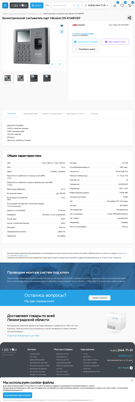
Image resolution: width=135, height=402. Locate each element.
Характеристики (30, 114)
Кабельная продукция (38, 369)
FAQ (47, 5)
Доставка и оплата (74, 114)
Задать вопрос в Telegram (87, 42)
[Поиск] (78, 5)
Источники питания (37, 372)
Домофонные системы (38, 363)
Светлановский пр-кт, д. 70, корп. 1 (120, 361)
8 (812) (121, 350)
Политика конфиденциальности (91, 370)
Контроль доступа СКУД (39, 366)
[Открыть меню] (5, 5)
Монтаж (94, 114)
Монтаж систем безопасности (63, 355)
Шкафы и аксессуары (38, 375)
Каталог (38, 5)
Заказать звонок (99, 298)
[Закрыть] (132, 380)
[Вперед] (59, 64)
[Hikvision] (78, 25)
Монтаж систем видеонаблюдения (64, 361)
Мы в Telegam (123, 368)
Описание (11, 114)
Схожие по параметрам (52, 114)
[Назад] (52, 64)
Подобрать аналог (87, 49)
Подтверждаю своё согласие (17, 395)
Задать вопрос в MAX (116, 42)
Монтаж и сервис (90, 363)
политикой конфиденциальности (78, 400)
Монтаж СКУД (62, 372)
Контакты (87, 357)
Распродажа (35, 354)
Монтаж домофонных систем (65, 367)
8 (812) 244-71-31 (97, 5)
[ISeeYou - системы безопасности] (9, 349)
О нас (85, 354)
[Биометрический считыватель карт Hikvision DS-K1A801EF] (34, 46)
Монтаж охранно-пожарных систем (63, 376)
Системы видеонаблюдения (37, 358)
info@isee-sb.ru (22, 256)
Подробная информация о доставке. (23, 336)
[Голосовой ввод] (74, 5)
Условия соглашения (91, 366)
